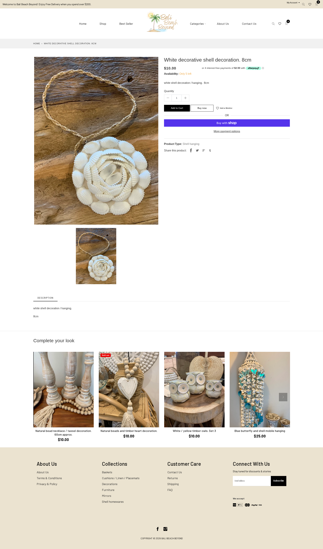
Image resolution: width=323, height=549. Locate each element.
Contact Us (249, 23)
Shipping (173, 484)
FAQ (170, 490)
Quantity (169, 91)
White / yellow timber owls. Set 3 (194, 431)
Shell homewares (113, 501)
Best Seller (126, 23)
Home (82, 23)
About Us (223, 23)
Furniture (108, 490)
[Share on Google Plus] (204, 150)
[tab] (45, 297)
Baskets (107, 472)
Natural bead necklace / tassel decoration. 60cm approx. (63, 432)
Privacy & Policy (47, 484)
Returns (172, 478)
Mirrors (106, 496)
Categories (197, 23)
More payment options (227, 131)
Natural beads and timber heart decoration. (129, 431)
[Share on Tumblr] (210, 150)
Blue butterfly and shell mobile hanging (260, 431)
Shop (103, 23)
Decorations (109, 484)
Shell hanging (191, 144)
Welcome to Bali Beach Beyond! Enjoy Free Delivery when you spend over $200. (47, 4)
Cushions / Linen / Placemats (120, 478)
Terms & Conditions (49, 478)
